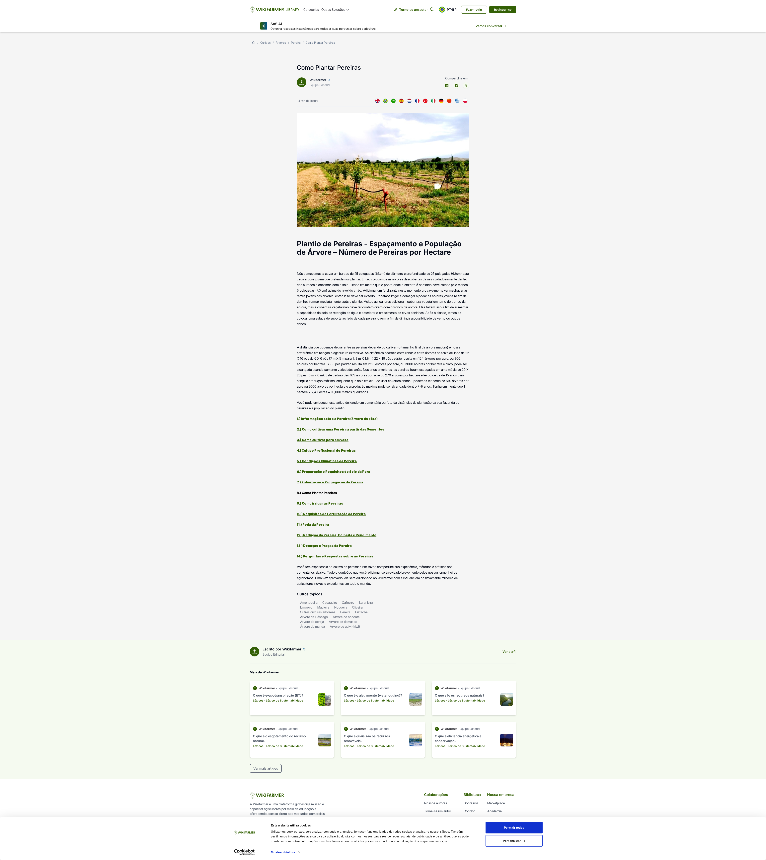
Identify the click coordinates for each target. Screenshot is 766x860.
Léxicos (258, 700)
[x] (466, 85)
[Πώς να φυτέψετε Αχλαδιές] (457, 100)
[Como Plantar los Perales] (401, 100)
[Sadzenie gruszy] (465, 100)
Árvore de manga (312, 626)
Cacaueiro (329, 603)
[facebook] (456, 85)
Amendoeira (309, 603)
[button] (447, 9)
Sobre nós (471, 803)
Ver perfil (509, 652)
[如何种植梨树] (449, 100)
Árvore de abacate (346, 617)
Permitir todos (514, 827)
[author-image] (254, 651)
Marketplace (496, 803)
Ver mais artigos (265, 768)
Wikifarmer (318, 80)
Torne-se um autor (413, 10)
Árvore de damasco (343, 622)
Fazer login (474, 9)
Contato (469, 811)
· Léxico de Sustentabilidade (283, 700)
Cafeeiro (348, 603)
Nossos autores (435, 803)
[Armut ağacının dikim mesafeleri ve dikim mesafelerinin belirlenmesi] (425, 100)
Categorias (311, 10)
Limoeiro (306, 607)
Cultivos (265, 42)
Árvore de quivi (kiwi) (345, 626)
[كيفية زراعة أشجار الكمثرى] (393, 100)
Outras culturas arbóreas (317, 612)
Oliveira (357, 607)
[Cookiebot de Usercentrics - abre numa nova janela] (244, 852)
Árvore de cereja (312, 622)
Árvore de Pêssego (314, 617)
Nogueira (340, 607)
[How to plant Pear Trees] (377, 100)
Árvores (281, 42)
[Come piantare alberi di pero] (433, 100)
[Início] (253, 43)
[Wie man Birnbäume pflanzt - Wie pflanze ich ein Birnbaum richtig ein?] (441, 100)
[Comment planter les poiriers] (417, 100)
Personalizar (512, 840)
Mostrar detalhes (283, 852)
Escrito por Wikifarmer (282, 649)
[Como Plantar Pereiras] (385, 100)
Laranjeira (366, 603)
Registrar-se (502, 9)
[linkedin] (447, 85)
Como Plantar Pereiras (320, 42)
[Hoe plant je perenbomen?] (409, 100)
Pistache (361, 612)
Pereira (296, 42)
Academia (494, 811)
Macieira (323, 607)
